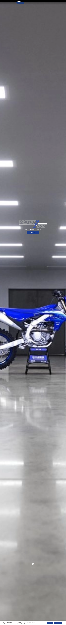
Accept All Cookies (58, 622)
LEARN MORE (33, 232)
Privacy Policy (29, 623)
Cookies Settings (42, 622)
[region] (33, 623)
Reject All (50, 622)
